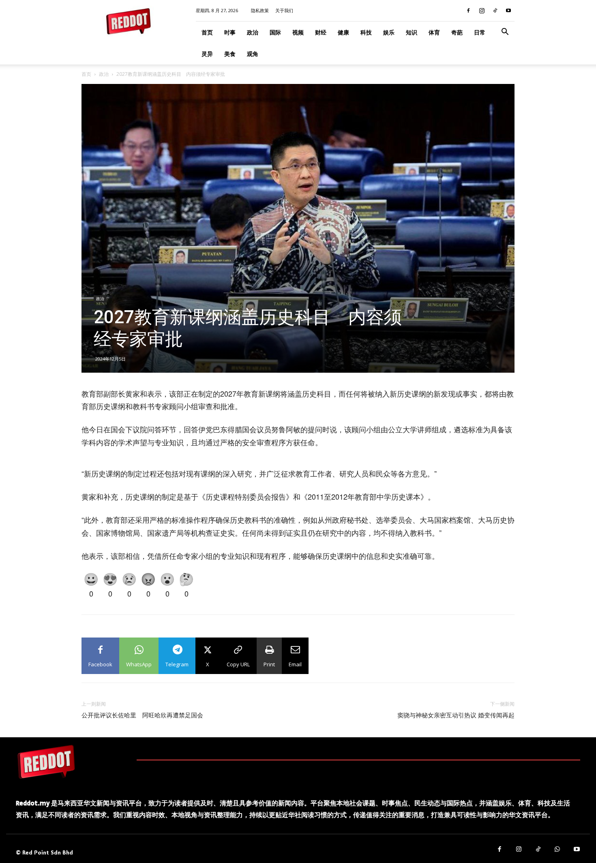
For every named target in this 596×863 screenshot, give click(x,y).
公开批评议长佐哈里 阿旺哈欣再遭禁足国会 (142, 715)
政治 (252, 32)
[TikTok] (495, 10)
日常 (479, 32)
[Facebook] (468, 10)
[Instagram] (482, 10)
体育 (434, 32)
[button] (505, 32)
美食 (230, 54)
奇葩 (457, 32)
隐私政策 (260, 10)
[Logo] (46, 762)
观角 (252, 54)
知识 (411, 32)
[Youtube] (508, 10)
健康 (343, 32)
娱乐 (388, 32)
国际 (275, 32)
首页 (207, 32)
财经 (320, 32)
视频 (298, 32)
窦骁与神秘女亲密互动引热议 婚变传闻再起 (456, 715)
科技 (366, 32)
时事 (230, 32)
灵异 (207, 54)
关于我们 (284, 10)
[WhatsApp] (557, 849)
